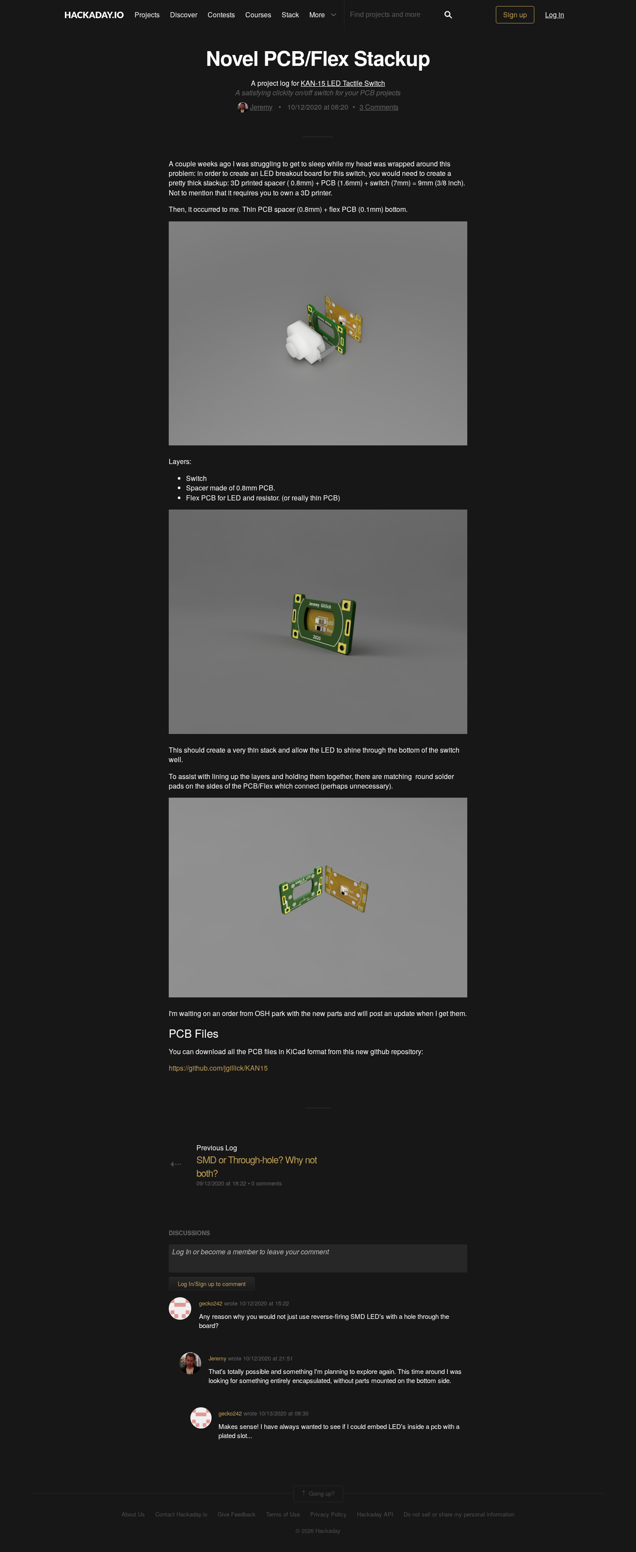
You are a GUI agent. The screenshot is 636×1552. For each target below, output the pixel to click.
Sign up (515, 14)
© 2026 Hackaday (318, 1531)
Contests (221, 14)
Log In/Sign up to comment (212, 1283)
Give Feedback (237, 1514)
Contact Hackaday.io (181, 1514)
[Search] (448, 14)
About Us (133, 1514)
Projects (147, 14)
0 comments (266, 1183)
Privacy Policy (328, 1514)
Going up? (320, 1493)
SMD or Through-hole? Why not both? (256, 1166)
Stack (290, 14)
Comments (379, 107)
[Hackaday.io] (94, 14)
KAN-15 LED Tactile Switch (343, 83)
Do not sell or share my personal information (459, 1514)
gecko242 (210, 1303)
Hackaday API (375, 1514)
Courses (258, 14)
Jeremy (261, 107)
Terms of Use (283, 1514)
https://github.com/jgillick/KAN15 (218, 1068)
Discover (183, 14)
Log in (554, 14)
